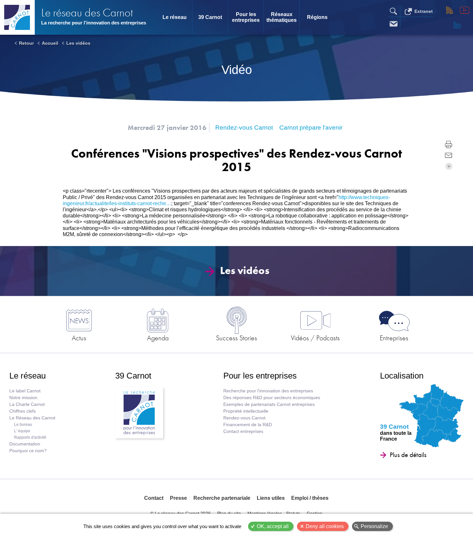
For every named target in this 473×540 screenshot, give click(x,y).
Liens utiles (271, 498)
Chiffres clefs (22, 411)
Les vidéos (78, 43)
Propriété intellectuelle (245, 411)
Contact (153, 498)
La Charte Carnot (27, 404)
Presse (178, 498)
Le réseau (174, 17)
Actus (79, 338)
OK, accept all (273, 526)
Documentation (24, 444)
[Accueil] (17, 17)
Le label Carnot (25, 391)
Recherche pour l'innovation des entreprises (268, 391)
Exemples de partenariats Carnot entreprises (269, 404)
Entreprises (394, 338)
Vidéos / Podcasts (315, 338)
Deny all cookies (325, 526)
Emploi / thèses (310, 498)
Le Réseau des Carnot (32, 418)
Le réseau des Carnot (87, 12)
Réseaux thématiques (281, 17)
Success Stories (236, 338)
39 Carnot (210, 17)
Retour (26, 43)
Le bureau (23, 424)
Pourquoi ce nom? (28, 450)
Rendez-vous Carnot (244, 418)
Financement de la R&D (247, 424)
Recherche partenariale (221, 498)
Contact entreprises (243, 431)
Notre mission (23, 397)
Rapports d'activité (30, 437)
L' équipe (22, 431)
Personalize (374, 526)
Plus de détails (408, 455)
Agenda (158, 338)
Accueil (50, 43)
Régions (317, 17)
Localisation (401, 375)
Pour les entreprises (246, 17)
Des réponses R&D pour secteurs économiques (271, 397)
